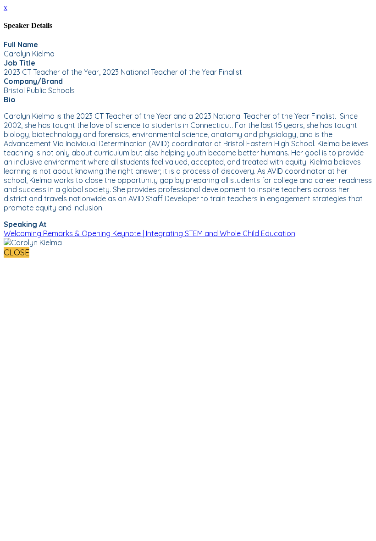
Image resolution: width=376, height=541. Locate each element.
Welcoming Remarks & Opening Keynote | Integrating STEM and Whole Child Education (149, 233)
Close (16, 252)
